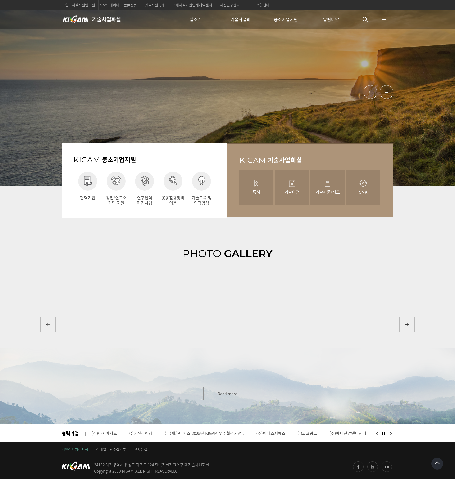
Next (386, 92)
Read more (227, 393)
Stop (383, 434)
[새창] (358, 466)
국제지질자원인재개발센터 (192, 5)
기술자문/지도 (327, 192)
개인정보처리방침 (75, 449)
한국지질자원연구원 (80, 5)
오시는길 (140, 449)
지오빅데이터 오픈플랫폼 (118, 5)
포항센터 (262, 5)
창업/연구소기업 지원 (116, 200)
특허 (256, 192)
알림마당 (331, 19)
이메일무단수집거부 (111, 449)
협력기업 (87, 198)
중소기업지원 (286, 19)
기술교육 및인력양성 (201, 200)
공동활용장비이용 (173, 200)
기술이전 (292, 192)
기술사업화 (241, 19)
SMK (363, 192)
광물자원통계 (155, 5)
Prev (370, 92)
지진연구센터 (230, 5)
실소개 (196, 19)
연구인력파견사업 (144, 200)
